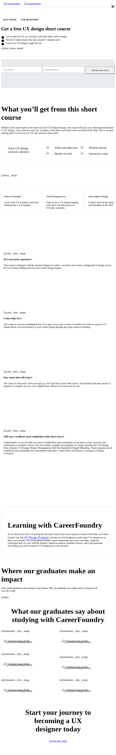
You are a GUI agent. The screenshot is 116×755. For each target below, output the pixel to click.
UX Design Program (36, 537)
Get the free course (100, 70)
